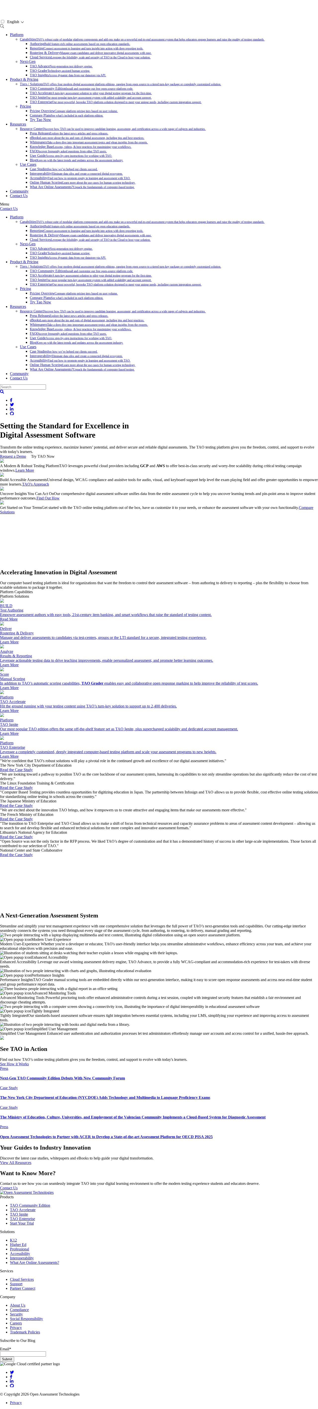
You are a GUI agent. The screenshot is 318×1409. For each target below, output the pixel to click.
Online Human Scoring (82, 182)
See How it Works (14, 1064)
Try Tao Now (40, 120)
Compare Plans (66, 115)
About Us (17, 1305)
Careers (16, 1323)
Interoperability (76, 173)
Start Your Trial (22, 1223)
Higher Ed (18, 1245)
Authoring (80, 44)
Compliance (19, 1310)
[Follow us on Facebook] (11, 1377)
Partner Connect (22, 1288)
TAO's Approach (35, 484)
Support (16, 1284)
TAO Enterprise (115, 102)
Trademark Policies (25, 1332)
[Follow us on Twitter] (12, 1372)
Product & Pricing (24, 79)
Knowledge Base (80, 147)
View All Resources (15, 1162)
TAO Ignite (91, 97)
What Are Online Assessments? (82, 187)
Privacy (16, 1328)
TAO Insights (68, 75)
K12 (13, 1240)
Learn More (24, 470)
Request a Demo (13, 456)
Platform (16, 35)
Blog (76, 160)
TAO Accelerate (91, 93)
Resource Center (113, 129)
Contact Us (19, 196)
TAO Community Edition (81, 88)
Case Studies (64, 169)
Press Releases (69, 133)
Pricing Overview (74, 111)
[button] (2, 392)
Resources (18, 124)
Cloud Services (90, 57)
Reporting (86, 48)
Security (16, 1314)
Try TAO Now (43, 456)
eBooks (87, 138)
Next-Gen (28, 61)
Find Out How (48, 498)
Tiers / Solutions (120, 84)
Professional (19, 1249)
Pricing (25, 106)
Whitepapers (89, 142)
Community (19, 191)
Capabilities (142, 39)
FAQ (68, 151)
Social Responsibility (26, 1319)
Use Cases (28, 164)
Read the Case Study (16, 770)
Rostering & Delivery (91, 53)
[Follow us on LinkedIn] (11, 1381)
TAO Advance (61, 66)
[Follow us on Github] (12, 1386)
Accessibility (80, 178)
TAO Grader (60, 71)
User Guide (71, 156)
